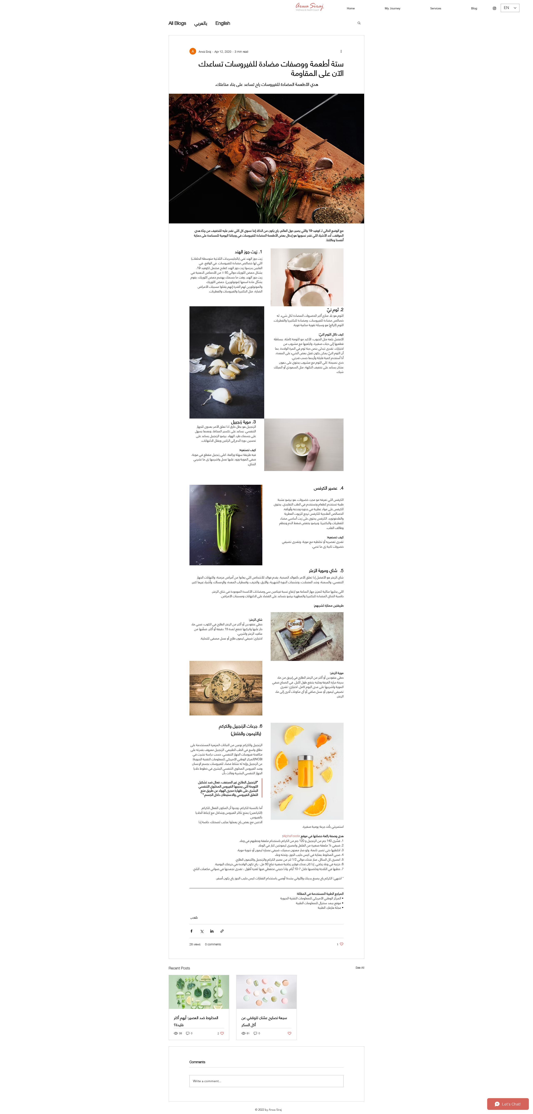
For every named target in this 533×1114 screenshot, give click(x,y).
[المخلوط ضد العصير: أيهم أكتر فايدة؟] (199, 992)
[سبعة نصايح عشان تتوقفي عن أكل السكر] (267, 992)
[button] (359, 22)
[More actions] (341, 51)
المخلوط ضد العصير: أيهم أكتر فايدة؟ (196, 1021)
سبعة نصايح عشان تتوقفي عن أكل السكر (264, 1021)
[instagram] (494, 8)
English (222, 23)
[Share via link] (222, 931)
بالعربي (200, 23)
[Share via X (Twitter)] (202, 931)
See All (360, 967)
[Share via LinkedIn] (212, 931)
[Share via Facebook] (191, 931)
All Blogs (177, 23)
